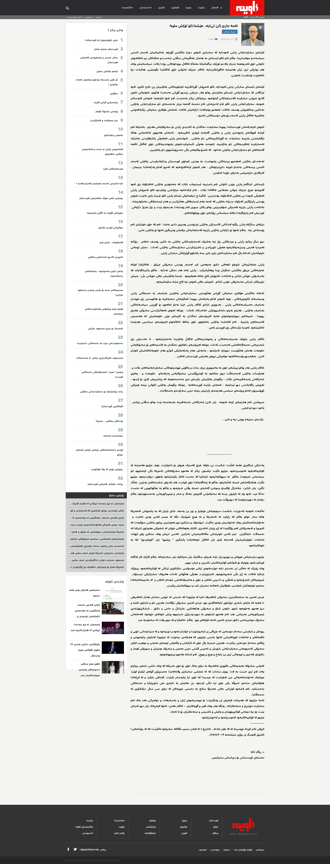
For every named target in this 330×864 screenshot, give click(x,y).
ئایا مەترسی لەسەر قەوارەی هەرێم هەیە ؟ (99, 184)
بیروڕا (188, 8)
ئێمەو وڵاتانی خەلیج (107, 71)
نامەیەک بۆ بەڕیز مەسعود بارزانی (105, 329)
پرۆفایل (152, 820)
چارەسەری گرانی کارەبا (106, 103)
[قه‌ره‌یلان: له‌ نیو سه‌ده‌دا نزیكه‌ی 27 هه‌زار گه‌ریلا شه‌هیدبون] (113, 628)
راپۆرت (201, 8)
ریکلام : (92, 850)
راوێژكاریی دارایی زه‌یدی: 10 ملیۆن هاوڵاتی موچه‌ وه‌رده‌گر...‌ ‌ (85, 650)
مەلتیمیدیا (119, 820)
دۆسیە (90, 820)
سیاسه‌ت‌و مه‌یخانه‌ (113, 436)
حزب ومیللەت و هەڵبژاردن (104, 120)
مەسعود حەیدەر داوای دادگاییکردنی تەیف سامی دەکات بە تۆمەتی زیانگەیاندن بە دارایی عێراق (73, 560)
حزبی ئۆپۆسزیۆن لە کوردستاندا (101, 40)
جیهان (215, 833)
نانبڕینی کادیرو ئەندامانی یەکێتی (105, 257)
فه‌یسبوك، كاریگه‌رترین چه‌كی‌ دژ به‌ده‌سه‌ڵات (99, 358)
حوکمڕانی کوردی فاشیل (110, 228)
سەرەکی (260, 850)
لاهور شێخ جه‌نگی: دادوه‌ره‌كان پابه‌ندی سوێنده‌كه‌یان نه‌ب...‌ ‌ (89, 669)
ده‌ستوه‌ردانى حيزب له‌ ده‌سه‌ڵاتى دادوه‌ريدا (100, 343)
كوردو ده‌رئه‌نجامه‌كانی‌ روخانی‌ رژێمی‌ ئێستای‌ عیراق (99, 452)
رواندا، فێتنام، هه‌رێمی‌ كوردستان (105, 484)
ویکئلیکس (151, 827)
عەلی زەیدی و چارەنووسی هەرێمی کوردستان (99, 60)
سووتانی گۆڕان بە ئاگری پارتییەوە (105, 213)
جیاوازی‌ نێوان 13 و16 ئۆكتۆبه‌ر (107, 469)
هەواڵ (214, 8)
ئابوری (161, 8)
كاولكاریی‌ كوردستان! (112, 406)
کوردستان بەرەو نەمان (106, 49)
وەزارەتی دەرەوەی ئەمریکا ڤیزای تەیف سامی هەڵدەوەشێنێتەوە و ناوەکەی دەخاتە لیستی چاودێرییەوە (68, 553)
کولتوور (175, 8)
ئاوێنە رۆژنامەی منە (74, 17)
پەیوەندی (88, 17)
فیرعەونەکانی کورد (113, 169)
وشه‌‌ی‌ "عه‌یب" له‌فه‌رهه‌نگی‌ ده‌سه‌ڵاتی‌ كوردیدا (102, 374)
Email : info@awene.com (243, 834)
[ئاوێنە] (247, 7)
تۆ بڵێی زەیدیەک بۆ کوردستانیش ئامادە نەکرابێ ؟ (97, 82)
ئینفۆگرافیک (150, 833)
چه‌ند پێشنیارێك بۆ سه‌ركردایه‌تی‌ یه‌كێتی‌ (101, 392)
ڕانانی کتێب (119, 833)
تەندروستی (145, 8)
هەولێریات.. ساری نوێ (111, 242)
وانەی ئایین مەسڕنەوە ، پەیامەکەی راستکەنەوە (104, 273)
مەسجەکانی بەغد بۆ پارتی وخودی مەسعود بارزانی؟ (100, 292)
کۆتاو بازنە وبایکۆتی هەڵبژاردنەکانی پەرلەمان (104, 311)
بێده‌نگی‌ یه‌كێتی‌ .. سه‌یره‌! (109, 421)
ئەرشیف (203, 850)
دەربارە (98, 17)
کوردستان (213, 820)
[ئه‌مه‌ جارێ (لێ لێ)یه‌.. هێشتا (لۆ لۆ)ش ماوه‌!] (252, 34)
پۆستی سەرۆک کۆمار (106, 112)
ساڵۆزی (114, 94)
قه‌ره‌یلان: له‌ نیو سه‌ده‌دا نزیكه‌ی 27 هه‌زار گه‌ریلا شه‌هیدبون (92, 504)
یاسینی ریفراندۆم (113, 135)
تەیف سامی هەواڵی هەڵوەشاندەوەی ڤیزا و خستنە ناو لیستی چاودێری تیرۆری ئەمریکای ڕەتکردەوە (71, 525)
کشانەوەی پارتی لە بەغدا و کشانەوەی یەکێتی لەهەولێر (102, 151)
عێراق (215, 827)
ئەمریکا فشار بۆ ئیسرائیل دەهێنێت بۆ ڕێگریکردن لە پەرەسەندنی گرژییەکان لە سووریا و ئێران (74, 567)
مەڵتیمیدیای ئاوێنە (84, 827)
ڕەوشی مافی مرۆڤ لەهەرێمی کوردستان (101, 198)
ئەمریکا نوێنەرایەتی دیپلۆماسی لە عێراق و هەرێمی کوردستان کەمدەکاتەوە (83, 532)
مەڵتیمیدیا (127, 8)
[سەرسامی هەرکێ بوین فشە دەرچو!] (113, 593)
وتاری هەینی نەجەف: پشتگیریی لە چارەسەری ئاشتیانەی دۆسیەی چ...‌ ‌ (87, 610)
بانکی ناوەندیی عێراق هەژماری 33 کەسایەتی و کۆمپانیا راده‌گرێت (89, 511)
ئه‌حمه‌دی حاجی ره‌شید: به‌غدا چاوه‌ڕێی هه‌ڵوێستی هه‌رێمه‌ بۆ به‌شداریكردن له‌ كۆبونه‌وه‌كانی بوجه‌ (72, 546)
